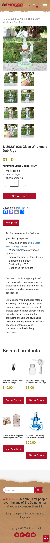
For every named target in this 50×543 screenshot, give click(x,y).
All (28, 207)
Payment (25, 517)
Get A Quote (19, 196)
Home (6, 19)
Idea (7, 513)
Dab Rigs (15, 19)
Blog (41, 513)
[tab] (10, 222)
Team (14, 513)
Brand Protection (28, 513)
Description (11, 222)
